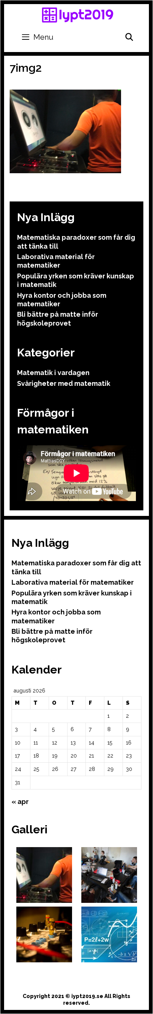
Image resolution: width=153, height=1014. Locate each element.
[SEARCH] (129, 37)
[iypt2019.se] (77, 14)
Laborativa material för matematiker (73, 582)
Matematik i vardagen (53, 373)
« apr (20, 801)
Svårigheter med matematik (63, 383)
